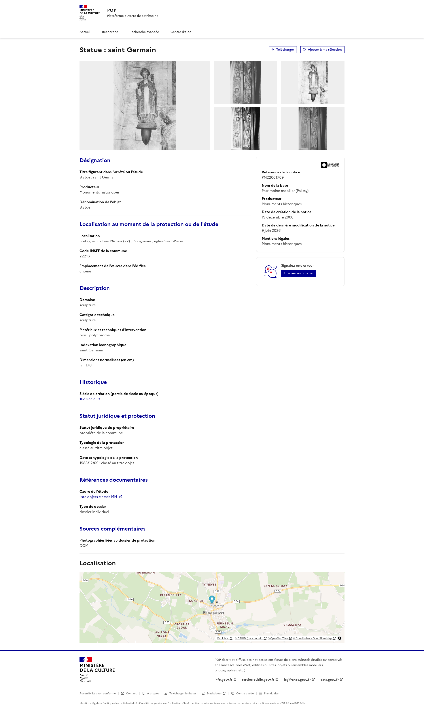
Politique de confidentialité (119, 703)
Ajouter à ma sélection (325, 49)
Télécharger (285, 49)
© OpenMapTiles (278, 638)
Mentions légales (90, 703)
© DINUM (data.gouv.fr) (249, 638)
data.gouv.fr (329, 679)
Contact (131, 694)
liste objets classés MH (98, 496)
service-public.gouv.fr (258, 679)
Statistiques (214, 694)
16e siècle (87, 399)
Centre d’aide (245, 694)
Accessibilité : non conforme (98, 694)
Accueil (85, 32)
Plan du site (271, 694)
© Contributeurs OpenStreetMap (312, 638)
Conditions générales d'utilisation (160, 703)
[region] (212, 607)
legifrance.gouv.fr (297, 679)
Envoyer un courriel (298, 273)
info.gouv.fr (223, 679)
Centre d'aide (180, 32)
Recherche (110, 32)
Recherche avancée (144, 32)
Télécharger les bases (182, 694)
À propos (153, 694)
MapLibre (222, 638)
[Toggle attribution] (339, 638)
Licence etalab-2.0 (273, 703)
